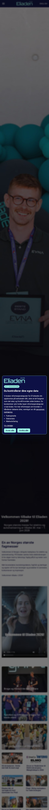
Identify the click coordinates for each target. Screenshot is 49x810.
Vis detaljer (8, 426)
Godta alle (23, 430)
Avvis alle (10, 430)
